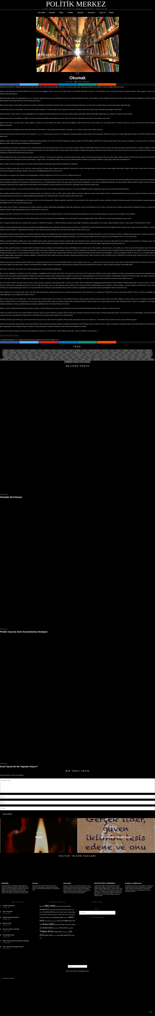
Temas (113, 359)
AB (42, 906)
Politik (139, 357)
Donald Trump (63, 912)
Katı (52, 355)
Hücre (123, 352)
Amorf (12, 350)
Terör (63, 928)
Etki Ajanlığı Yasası (8, 935)
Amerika (66, 906)
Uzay (131, 359)
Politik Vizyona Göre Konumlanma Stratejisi (23, 632)
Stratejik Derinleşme (11, 497)
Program (147, 357)
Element (148, 350)
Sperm (83, 359)
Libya (65, 917)
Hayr (100, 352)
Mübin (24, 357)
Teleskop (105, 359)
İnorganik (148, 352)
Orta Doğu (54, 920)
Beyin (59, 350)
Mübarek (16, 357)
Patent (133, 357)
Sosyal (70, 359)
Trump (70, 928)
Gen (54, 352)
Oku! (84, 357)
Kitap (71, 355)
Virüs (143, 359)
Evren (20, 352)
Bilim (71, 350)
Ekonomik (140, 350)
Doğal (132, 350)
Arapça (25, 350)
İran (60, 935)
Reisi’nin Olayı (7, 923)
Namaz (61, 357)
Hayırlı (94, 352)
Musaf (46, 357)
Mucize (30, 357)
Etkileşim (13, 352)
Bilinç (85, 350)
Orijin (39, 134)
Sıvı (57, 359)
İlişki (135, 352)
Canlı (112, 350)
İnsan (5, 355)
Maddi (120, 355)
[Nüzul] (38, 835)
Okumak (97, 357)
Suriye (47, 928)
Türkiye (46, 931)
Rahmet (18, 359)
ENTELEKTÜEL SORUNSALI (104, 883)
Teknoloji (56, 928)
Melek (133, 355)
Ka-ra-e (23, 355)
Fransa (54, 914)
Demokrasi (48, 912)
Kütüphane (105, 355)
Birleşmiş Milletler (69, 909)
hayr (91, 262)
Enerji (5, 352)
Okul (90, 357)
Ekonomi (46, 914)
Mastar (126, 355)
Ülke (126, 359)
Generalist (67, 883)
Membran (141, 355)
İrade (11, 355)
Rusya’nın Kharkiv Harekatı (11, 929)
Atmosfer (33, 350)
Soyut (76, 359)
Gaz (49, 352)
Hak (82, 352)
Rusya (48, 924)
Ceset (118, 350)
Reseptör (33, 359)
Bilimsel (77, 350)
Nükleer (47, 921)
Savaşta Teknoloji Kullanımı (11, 917)
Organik (110, 357)
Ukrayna (57, 931)
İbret (129, 352)
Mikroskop (8, 357)
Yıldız (76, 361)
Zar (81, 361)
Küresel (58, 917)
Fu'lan (36, 352)
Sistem (51, 359)
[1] (43, 134)
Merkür (148, 355)
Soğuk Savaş (66, 924)
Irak (72, 914)
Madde (113, 355)
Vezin (137, 359)
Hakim (88, 352)
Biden (61, 909)
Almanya (59, 906)
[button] (113, 913)
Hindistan (115, 352)
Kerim (57, 355)
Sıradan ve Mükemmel (133, 883)
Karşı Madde (44, 355)
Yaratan (150, 359)
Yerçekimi (68, 361)
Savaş (57, 924)
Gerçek (68, 352)
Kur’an (97, 355)
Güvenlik (61, 914)
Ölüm (103, 357)
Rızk (39, 359)
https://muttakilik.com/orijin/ (10, 335)
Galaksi (43, 352)
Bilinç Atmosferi (94, 350)
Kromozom (89, 355)
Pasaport (125, 357)
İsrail (67, 935)
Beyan (53, 350)
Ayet (40, 350)
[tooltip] (145, 5)
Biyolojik (105, 350)
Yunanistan (65, 931)
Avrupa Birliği (53, 909)
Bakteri (46, 350)
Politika (68, 921)
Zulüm (87, 361)
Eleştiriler (5, 883)
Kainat (30, 355)
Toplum (120, 359)
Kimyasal (64, 355)
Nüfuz (74, 357)
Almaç (6, 350)
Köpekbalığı (79, 355)
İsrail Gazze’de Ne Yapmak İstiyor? (19, 766)
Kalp (36, 355)
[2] (54, 223)
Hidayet (107, 352)
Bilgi (65, 350)
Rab (12, 359)
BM (41, 912)
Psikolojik (5, 359)
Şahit (45, 359)
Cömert (125, 350)
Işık (17, 355)
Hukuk (67, 914)
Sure (89, 359)
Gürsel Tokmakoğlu (83, 81)
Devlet (56, 912)
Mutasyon (53, 357)
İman (141, 352)
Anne (18, 350)
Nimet (67, 357)
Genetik (60, 352)
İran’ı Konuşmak (7, 911)
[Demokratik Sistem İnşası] (116, 835)
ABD (49, 905)
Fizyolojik (28, 352)
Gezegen (75, 352)
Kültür (77, 74)
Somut (63, 359)
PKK (60, 921)
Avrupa (44, 909)
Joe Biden (44, 917)
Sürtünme (97, 359)
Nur (79, 357)
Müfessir (38, 357)
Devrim (35, 883)
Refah (25, 359)
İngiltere (48, 935)
